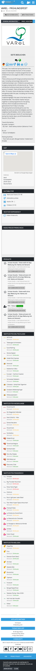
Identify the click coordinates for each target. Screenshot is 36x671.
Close (16, 669)
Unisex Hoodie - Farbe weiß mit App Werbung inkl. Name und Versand (20, 264)
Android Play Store (18, 633)
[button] (33, 2)
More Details (8, 669)
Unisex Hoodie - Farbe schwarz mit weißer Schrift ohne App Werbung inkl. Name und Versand (19, 277)
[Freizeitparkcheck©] (11, 2)
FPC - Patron (12, 306)
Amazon (18, 623)
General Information (10, 21)
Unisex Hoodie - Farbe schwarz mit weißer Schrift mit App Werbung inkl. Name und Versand (20, 316)
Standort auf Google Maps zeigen (23, 173)
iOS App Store (18, 632)
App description (18, 635)
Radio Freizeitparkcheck (13, 228)
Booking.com (18, 625)
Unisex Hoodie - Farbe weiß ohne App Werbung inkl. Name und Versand (19, 293)
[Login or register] (28, 2)
